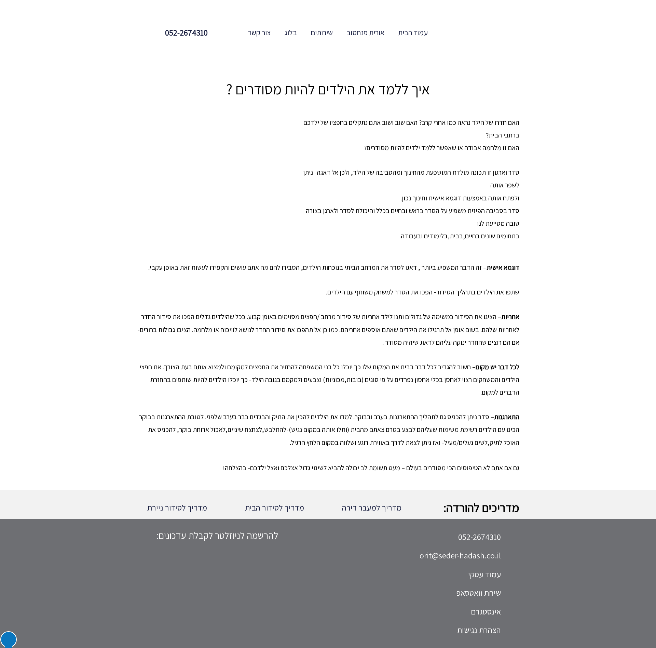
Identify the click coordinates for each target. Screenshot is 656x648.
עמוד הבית (413, 32)
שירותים (322, 32)
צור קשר (259, 32)
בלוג (290, 32)
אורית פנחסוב (365, 32)
